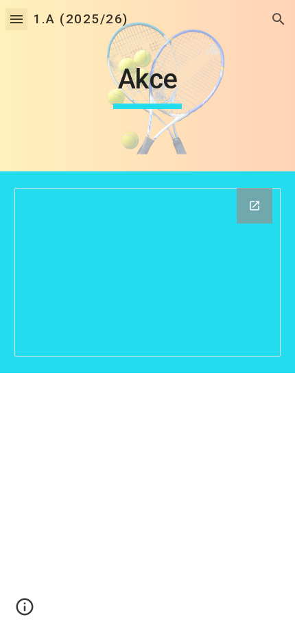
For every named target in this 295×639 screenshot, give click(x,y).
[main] (147, 85)
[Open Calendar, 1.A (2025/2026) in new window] (254, 206)
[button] (16, 19)
